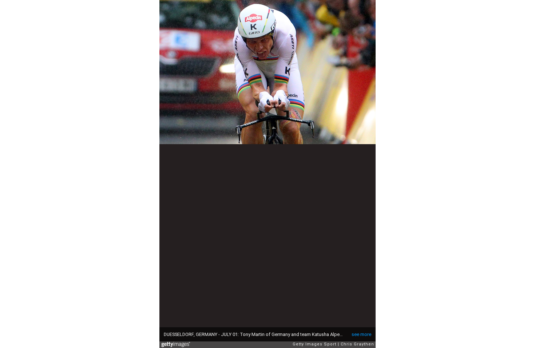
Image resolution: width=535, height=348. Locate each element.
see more (361, 334)
